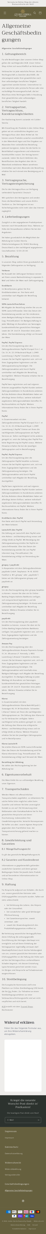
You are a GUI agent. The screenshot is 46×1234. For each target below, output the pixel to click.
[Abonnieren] (38, 1120)
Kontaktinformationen (19, 1229)
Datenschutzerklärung (14, 1154)
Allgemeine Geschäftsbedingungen (19, 1191)
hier (9, 991)
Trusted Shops (27, 1007)
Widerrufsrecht (39, 1221)
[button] (5, 13)
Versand (35, 1225)
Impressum (9, 1138)
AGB (4, 1007)
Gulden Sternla (13, 1221)
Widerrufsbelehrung (13, 1169)
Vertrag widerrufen (12, 1175)
